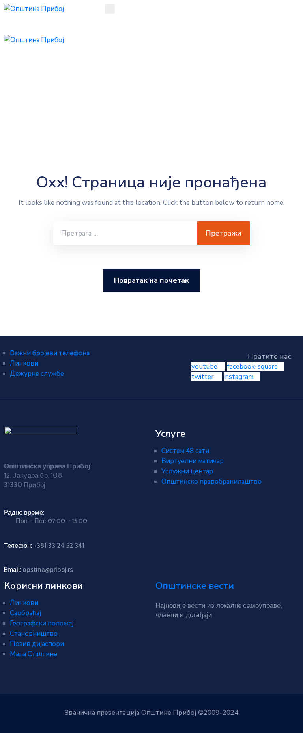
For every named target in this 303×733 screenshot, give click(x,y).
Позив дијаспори (37, 643)
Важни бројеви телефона (50, 353)
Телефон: (44, 545)
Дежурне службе (37, 373)
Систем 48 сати (185, 450)
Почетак (22, 102)
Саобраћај (25, 613)
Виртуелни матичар (192, 461)
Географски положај (41, 623)
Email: (38, 569)
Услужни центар (187, 471)
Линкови (24, 363)
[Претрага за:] (125, 233)
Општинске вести (194, 585)
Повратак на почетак (151, 280)
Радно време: (24, 512)
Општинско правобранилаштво (211, 481)
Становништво (34, 633)
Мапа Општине (33, 654)
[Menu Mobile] (110, 9)
